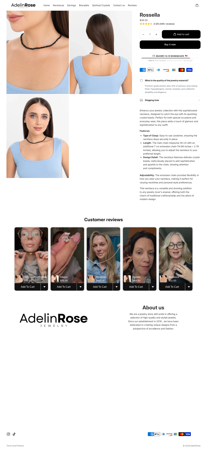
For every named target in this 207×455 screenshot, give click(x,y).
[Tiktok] (14, 434)
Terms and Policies (15, 445)
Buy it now (170, 44)
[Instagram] (8, 434)
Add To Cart (27, 287)
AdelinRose (195, 445)
